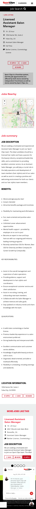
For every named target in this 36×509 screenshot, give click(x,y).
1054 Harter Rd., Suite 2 (14, 35)
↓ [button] (31, 104)
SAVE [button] (24, 63)
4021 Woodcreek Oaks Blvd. (18, 429)
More (18, 457)
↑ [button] (28, 101)
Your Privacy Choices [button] (28, 505)
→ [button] (28, 104)
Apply (13, 63)
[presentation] (32, 3)
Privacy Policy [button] (21, 505)
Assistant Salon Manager (15, 42)
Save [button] (9, 457)
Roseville (10, 432)
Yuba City (9, 39)
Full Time (9, 46)
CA (14, 39)
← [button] (31, 101)
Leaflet (15, 127)
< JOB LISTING (8, 15)
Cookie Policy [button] (16, 505)
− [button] (4, 104)
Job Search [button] (16, 8)
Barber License (11, 49)
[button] (18, 113)
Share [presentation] (18, 67)
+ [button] (4, 101)
